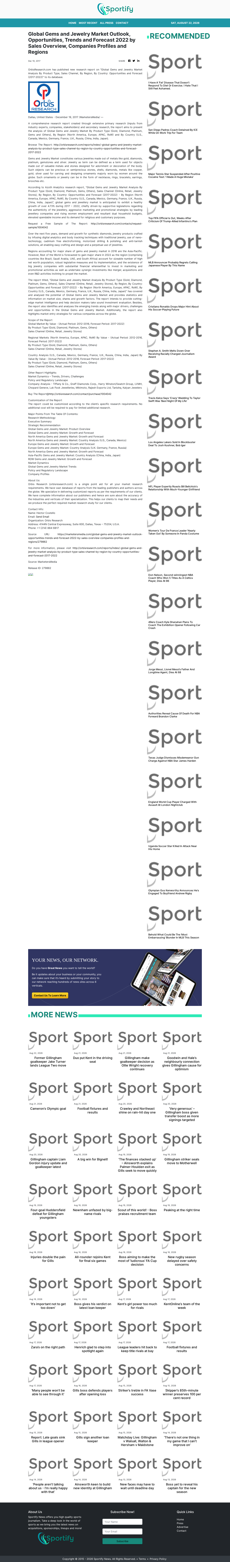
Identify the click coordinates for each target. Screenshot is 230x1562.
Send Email (42, 516)
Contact (181, 1530)
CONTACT (122, 22)
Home (180, 1519)
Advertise (182, 1526)
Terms (142, 1558)
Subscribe (122, 1541)
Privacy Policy (158, 1558)
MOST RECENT (88, 22)
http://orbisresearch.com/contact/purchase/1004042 (80, 393)
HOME (72, 22)
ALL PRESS (106, 22)
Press (180, 1523)
